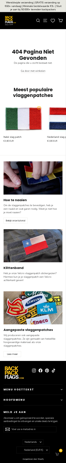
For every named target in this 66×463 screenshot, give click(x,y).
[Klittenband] (33, 245)
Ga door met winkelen (33, 71)
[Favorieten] (53, 20)
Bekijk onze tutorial (15, 220)
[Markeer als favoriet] (39, 108)
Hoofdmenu (14, 400)
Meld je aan (15, 412)
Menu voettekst (19, 389)
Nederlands (31, 442)
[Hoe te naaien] (33, 178)
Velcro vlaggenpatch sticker (32, 273)
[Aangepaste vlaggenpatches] (33, 308)
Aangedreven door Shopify (33, 459)
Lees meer (12, 354)
